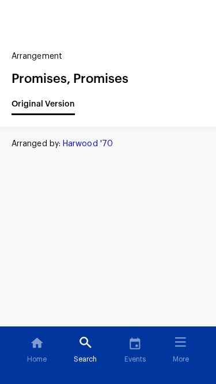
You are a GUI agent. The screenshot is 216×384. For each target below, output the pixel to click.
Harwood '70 (88, 144)
